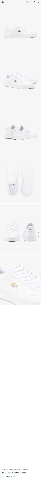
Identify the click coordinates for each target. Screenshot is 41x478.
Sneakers (25, 469)
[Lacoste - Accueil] (3, 2)
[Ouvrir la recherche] (34, 2)
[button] (30, 2)
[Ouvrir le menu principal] (38, 2)
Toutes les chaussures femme (11, 469)
